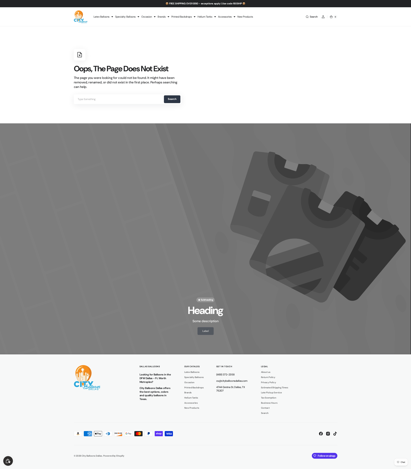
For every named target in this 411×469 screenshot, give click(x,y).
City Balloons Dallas (92, 455)
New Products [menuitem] (245, 16)
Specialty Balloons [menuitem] (125, 16)
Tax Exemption (268, 397)
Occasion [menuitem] (146, 16)
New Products (191, 407)
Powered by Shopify (113, 455)
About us (266, 372)
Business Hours (269, 402)
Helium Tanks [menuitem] (205, 16)
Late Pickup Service (271, 392)
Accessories (191, 402)
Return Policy (268, 377)
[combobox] (127, 99)
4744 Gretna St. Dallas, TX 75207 (230, 389)
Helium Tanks (191, 397)
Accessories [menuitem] (225, 16)
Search (172, 99)
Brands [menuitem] (162, 16)
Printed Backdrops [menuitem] (181, 16)
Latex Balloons (192, 372)
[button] (311, 16)
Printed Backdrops (194, 387)
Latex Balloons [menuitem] (101, 16)
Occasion (189, 382)
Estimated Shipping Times (274, 387)
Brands (188, 392)
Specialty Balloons (194, 377)
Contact (265, 407)
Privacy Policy (268, 382)
